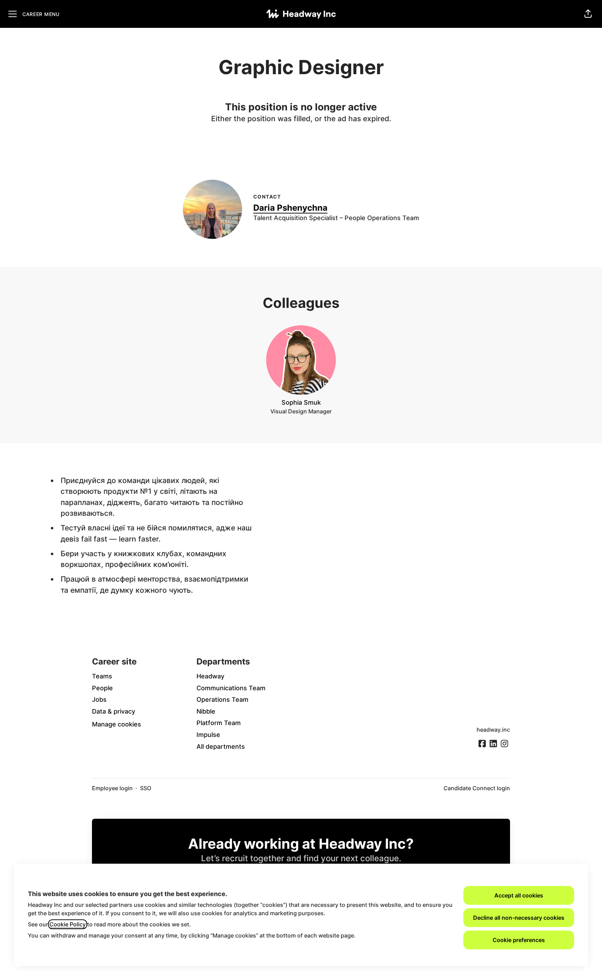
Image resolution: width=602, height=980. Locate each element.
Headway (210, 676)
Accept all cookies (518, 895)
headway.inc (493, 729)
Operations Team (222, 699)
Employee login (112, 788)
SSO (145, 788)
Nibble (205, 711)
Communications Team (230, 688)
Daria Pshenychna (290, 208)
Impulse (208, 734)
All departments (220, 746)
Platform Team (218, 722)
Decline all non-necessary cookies (518, 917)
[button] (588, 14)
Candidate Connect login (476, 788)
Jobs (99, 699)
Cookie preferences (519, 939)
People (102, 688)
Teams (102, 676)
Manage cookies (116, 724)
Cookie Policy (67, 924)
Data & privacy (113, 711)
